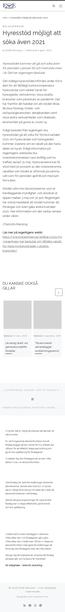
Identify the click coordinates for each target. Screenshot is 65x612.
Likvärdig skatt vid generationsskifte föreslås (16, 347)
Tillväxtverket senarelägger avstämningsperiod (47, 347)
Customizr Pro (40, 596)
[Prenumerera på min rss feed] (24, 606)
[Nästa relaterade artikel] (58, 292)
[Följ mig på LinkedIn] (40, 606)
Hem (5, 17)
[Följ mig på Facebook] (30, 606)
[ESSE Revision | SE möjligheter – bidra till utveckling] (9, 5)
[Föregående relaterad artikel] (50, 292)
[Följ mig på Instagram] (35, 606)
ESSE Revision (14, 50)
